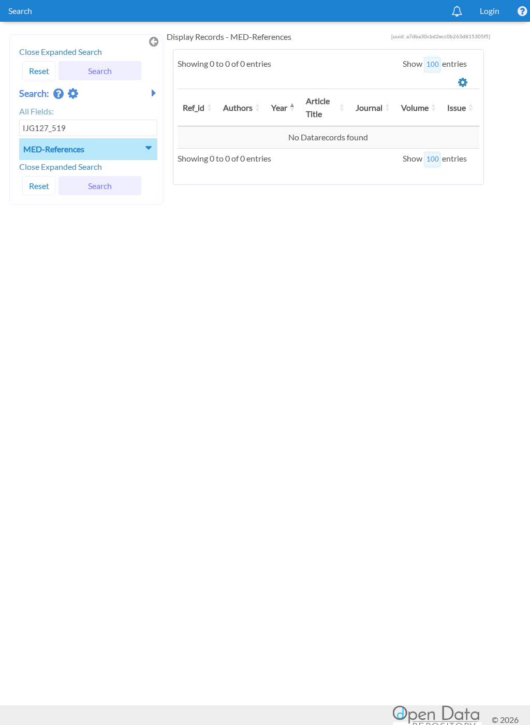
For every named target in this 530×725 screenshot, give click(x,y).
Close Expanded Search (60, 51)
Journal (369, 107)
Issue (456, 107)
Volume (415, 107)
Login (489, 11)
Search (20, 11)
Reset (39, 71)
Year (279, 107)
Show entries (435, 63)
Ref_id (193, 107)
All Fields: (36, 111)
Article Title (318, 107)
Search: (35, 93)
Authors (238, 107)
